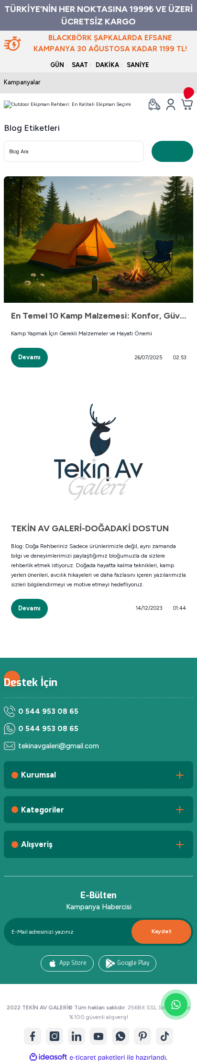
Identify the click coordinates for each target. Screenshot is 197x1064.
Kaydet (162, 931)
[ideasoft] (48, 1057)
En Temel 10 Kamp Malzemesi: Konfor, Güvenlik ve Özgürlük (98, 315)
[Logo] (67, 104)
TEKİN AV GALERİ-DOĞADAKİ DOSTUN (90, 528)
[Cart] (187, 104)
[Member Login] (170, 104)
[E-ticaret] (97, 1057)
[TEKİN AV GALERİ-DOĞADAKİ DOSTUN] (98, 452)
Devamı (29, 357)
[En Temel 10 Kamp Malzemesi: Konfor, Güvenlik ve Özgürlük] (98, 239)
